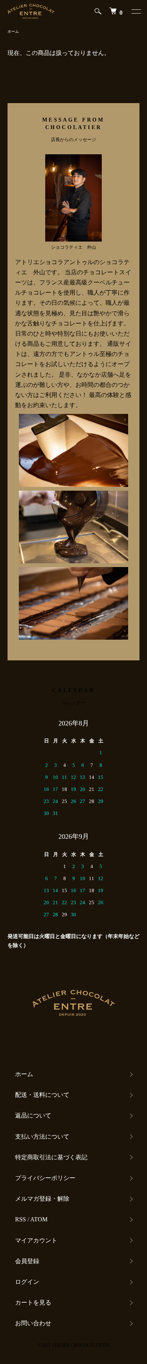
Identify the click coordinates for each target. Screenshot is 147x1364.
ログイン (27, 1282)
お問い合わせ (33, 1323)
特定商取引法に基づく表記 (51, 1157)
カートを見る (33, 1302)
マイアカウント (36, 1240)
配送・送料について (42, 1095)
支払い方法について (42, 1136)
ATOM (38, 1219)
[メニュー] (135, 11)
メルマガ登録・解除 (42, 1198)
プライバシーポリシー (45, 1178)
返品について (33, 1115)
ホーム (13, 31)
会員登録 (27, 1261)
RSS (20, 1219)
